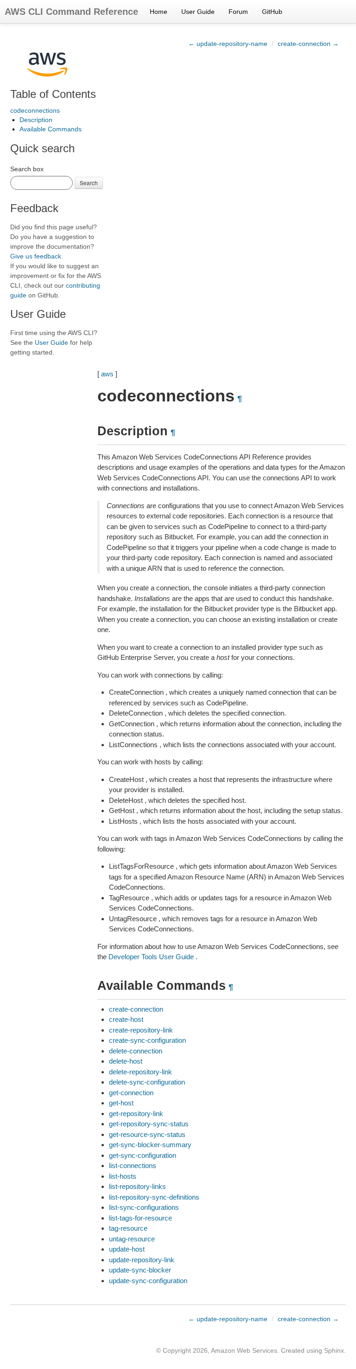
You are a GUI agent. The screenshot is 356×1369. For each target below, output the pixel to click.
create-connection (136, 1009)
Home (158, 11)
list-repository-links (137, 1186)
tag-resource (128, 1228)
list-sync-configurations (144, 1207)
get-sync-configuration (142, 1155)
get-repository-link (136, 1113)
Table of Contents (53, 94)
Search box (27, 169)
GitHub (272, 11)
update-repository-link (141, 1260)
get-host (121, 1103)
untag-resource (132, 1239)
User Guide (198, 11)
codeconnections (35, 110)
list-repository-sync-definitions (154, 1197)
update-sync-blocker (140, 1270)
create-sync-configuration (147, 1040)
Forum (238, 11)
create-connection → (308, 43)
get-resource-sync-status (147, 1134)
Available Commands (50, 129)
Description (35, 119)
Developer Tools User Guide (151, 957)
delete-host (125, 1061)
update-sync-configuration (148, 1281)
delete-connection (135, 1051)
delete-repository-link (140, 1072)
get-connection (131, 1093)
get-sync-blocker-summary (150, 1145)
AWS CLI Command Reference (71, 11)
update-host (127, 1249)
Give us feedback (35, 256)
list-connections (132, 1165)
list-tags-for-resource (140, 1218)
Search (89, 183)
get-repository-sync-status (149, 1124)
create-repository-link (141, 1030)
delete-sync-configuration (147, 1082)
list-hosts (122, 1176)
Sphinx (334, 1350)
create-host (126, 1019)
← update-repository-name (227, 43)
